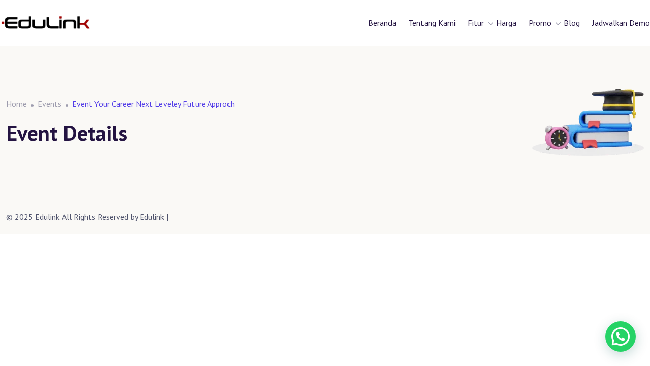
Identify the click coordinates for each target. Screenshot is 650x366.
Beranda (382, 23)
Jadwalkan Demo (621, 23)
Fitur (476, 23)
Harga (506, 23)
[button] (620, 336)
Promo (540, 23)
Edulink (152, 216)
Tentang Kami (432, 23)
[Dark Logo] (45, 23)
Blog (572, 23)
